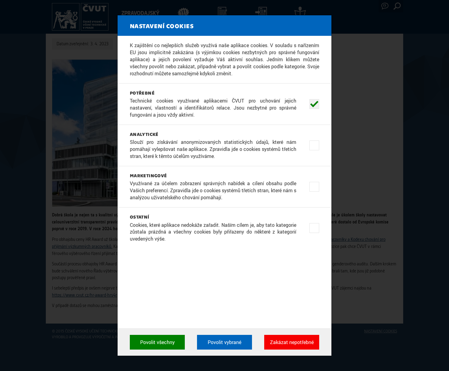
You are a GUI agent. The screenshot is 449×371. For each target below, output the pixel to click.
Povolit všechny (157, 342)
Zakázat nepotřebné (292, 342)
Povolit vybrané (224, 342)
